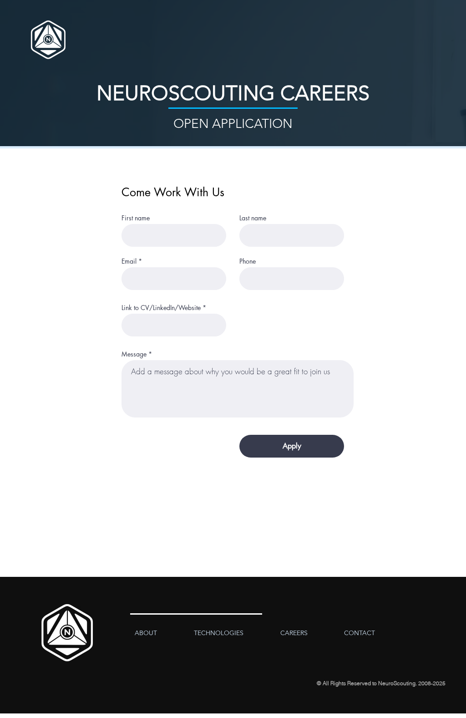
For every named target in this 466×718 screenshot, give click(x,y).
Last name (252, 218)
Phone (247, 261)
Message (134, 354)
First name (136, 218)
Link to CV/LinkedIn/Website (161, 308)
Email (129, 261)
